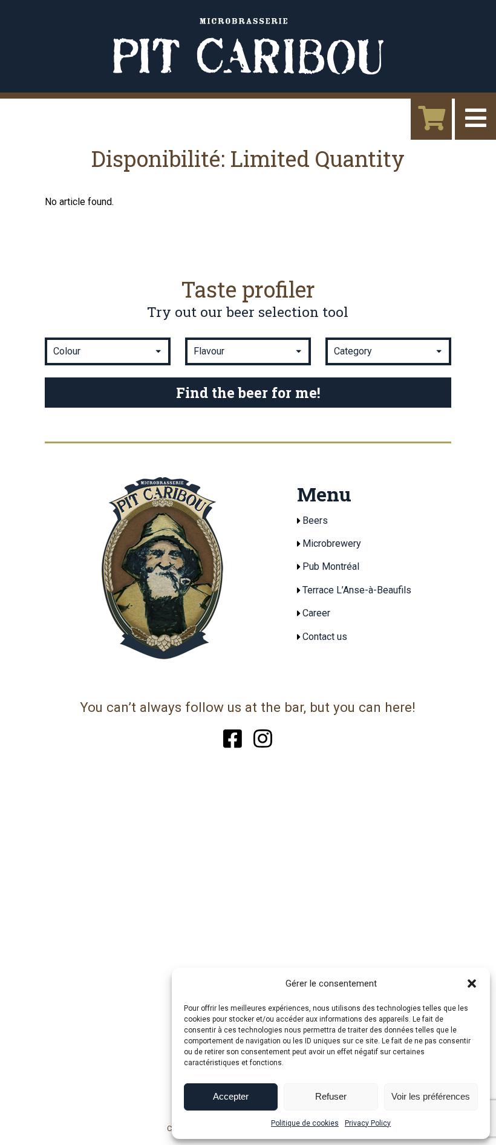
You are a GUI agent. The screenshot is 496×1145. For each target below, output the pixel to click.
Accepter (231, 1096)
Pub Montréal (330, 566)
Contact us (324, 636)
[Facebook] (232, 737)
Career (316, 613)
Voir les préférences (430, 1096)
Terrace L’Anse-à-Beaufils (356, 590)
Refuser (331, 1096)
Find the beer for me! (248, 392)
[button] (472, 983)
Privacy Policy (368, 1123)
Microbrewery (331, 543)
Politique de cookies (305, 1123)
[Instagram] (262, 737)
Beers (315, 520)
